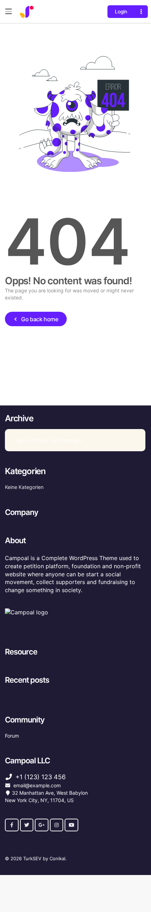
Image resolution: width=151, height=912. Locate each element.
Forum (12, 736)
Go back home (39, 319)
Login (121, 11)
